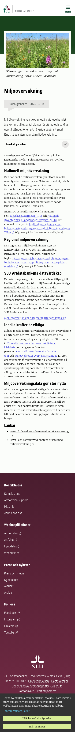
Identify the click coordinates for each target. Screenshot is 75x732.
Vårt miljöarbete (46, 691)
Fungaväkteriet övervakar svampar (36, 355)
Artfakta (9, 540)
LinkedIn (9, 626)
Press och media (14, 573)
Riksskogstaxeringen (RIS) (26, 215)
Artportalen (11, 533)
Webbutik (10, 553)
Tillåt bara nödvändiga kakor (37, 718)
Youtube (9, 632)
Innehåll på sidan (16, 144)
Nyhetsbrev (11, 580)
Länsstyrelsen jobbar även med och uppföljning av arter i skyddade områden (37, 262)
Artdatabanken (25, 11)
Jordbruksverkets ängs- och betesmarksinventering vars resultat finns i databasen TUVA (37, 228)
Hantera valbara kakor (16, 710)
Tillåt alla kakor (37, 726)
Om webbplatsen (38, 681)
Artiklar (8, 592)
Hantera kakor (60, 681)
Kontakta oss (12, 493)
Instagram (10, 619)
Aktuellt (8, 586)
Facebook (10, 613)
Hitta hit (9, 506)
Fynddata (10, 546)
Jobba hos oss (13, 513)
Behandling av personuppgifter (30, 686)
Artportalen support (16, 500)
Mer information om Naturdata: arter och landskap (35, 317)
